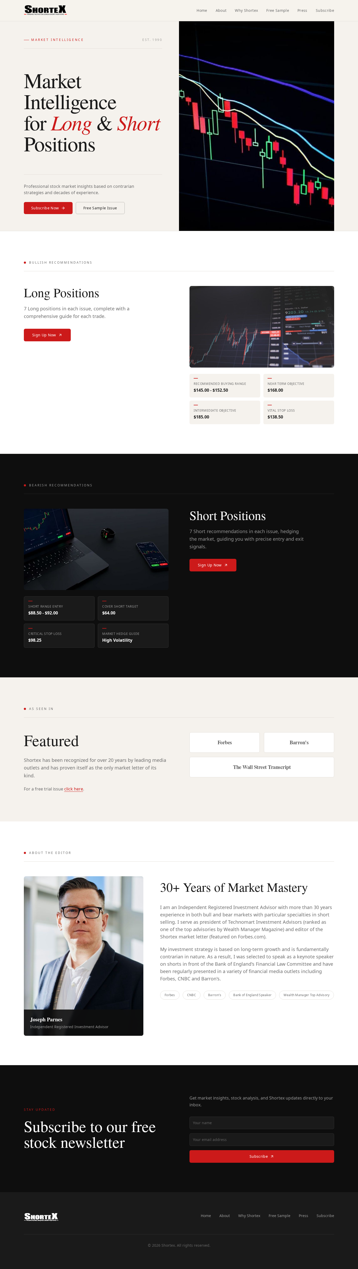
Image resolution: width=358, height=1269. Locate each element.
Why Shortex (246, 10)
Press (302, 10)
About (221, 10)
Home (202, 10)
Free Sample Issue (100, 207)
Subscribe (325, 10)
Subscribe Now (45, 207)
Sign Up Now (44, 334)
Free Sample (277, 10)
